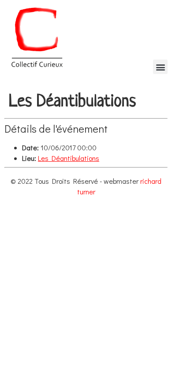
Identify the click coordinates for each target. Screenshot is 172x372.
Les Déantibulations (68, 158)
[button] (160, 67)
